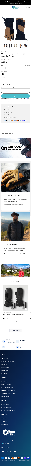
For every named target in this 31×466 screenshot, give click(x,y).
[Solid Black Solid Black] (8, 74)
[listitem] (15, 3)
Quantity (3, 77)
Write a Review (17, 331)
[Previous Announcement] (1, 3)
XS (3, 68)
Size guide (27, 65)
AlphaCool (4, 373)
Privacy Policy (4, 424)
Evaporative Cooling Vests (7, 361)
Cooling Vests (4, 358)
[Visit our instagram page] (6, 1)
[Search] (29, 7)
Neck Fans (3, 364)
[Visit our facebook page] (4, 1)
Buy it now (15, 96)
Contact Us (4, 381)
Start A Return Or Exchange (8, 393)
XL (18, 68)
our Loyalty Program (18, 102)
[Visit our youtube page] (10, 1)
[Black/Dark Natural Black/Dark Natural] (5, 74)
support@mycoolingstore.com (23, 1)
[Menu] (2, 7)
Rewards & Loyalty (5, 396)
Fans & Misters (4, 370)
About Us (3, 418)
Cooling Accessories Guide (8, 410)
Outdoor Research (5, 51)
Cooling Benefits (5, 404)
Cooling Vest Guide (6, 407)
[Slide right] (28, 45)
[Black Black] (2, 74)
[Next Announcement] (30, 3)
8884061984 (6, 443)
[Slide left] (2, 45)
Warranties (3, 421)
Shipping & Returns (6, 384)
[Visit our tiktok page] (8, 1)
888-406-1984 (13, 1)
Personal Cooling (5, 367)
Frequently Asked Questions (8, 390)
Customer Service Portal (7, 387)
